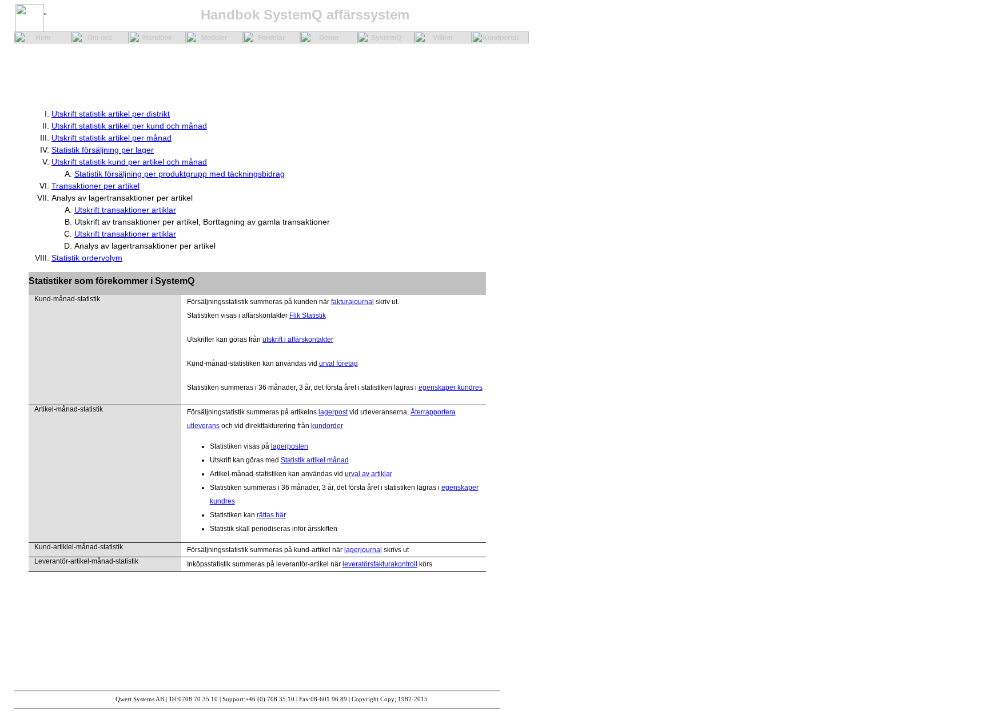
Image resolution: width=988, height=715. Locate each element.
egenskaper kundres (451, 388)
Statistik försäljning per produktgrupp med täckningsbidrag (179, 173)
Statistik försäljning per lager (102, 149)
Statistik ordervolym (86, 257)
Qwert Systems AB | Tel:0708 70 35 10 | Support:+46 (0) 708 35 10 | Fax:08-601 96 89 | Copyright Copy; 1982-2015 (271, 699)
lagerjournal (363, 550)
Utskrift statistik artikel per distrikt (110, 113)
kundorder (327, 426)
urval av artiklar (368, 474)
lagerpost (333, 412)
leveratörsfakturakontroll (379, 564)
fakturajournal (352, 302)
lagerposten (289, 446)
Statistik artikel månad (315, 460)
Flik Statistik (307, 315)
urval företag (338, 364)
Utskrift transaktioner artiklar (125, 209)
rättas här (271, 515)
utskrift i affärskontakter (297, 339)
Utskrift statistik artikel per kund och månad (129, 125)
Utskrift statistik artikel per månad (111, 137)
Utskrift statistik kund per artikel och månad (129, 161)
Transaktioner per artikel (95, 185)
